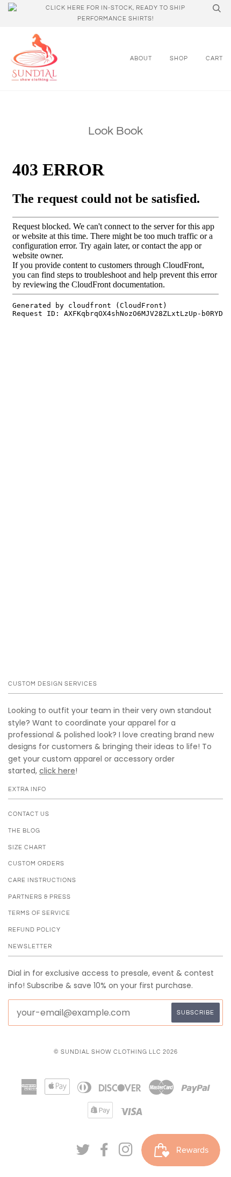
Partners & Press (39, 897)
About (141, 58)
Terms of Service (39, 913)
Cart (214, 58)
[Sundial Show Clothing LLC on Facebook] (104, 1153)
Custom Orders (36, 863)
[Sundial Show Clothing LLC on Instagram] (126, 1153)
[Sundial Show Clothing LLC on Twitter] (83, 1153)
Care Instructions (42, 880)
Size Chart (27, 847)
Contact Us (28, 814)
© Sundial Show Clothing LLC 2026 (116, 1052)
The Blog (24, 831)
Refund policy (34, 930)
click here (57, 770)
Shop (179, 58)
